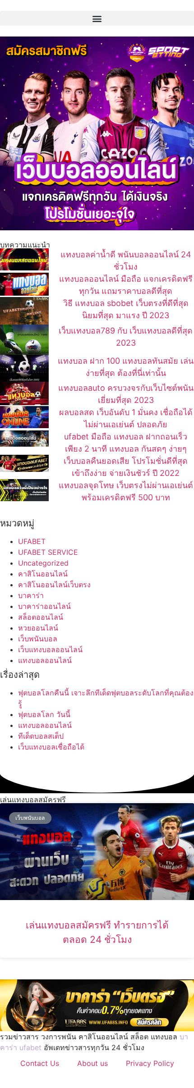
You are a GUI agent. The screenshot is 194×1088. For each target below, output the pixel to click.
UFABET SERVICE (48, 552)
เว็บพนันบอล (37, 638)
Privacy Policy (150, 1063)
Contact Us (39, 1063)
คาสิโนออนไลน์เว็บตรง (54, 584)
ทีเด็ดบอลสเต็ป (41, 736)
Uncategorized (43, 562)
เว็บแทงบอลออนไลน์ (50, 649)
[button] (97, 18)
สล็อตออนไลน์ (40, 617)
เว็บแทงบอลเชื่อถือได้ (51, 746)
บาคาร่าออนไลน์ (44, 606)
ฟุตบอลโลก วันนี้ (44, 714)
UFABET (32, 541)
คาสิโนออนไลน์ (43, 573)
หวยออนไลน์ (38, 627)
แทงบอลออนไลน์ (45, 660)
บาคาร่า (31, 595)
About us (92, 1063)
